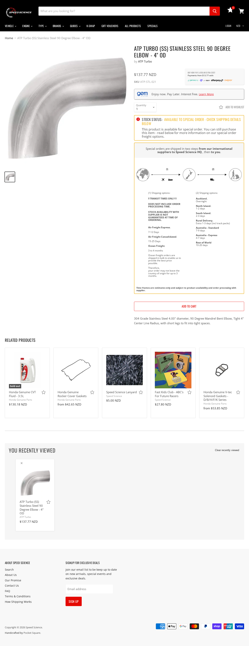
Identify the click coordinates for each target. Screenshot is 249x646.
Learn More (206, 94)
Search (9, 569)
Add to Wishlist (234, 107)
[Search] (215, 11)
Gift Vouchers (110, 26)
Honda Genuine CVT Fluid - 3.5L (22, 394)
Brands (57, 26)
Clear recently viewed (227, 450)
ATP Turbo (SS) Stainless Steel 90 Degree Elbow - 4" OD (32, 507)
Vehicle (9, 26)
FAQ (7, 591)
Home (9, 38)
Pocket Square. (32, 633)
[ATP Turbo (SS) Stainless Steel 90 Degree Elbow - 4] (66, 106)
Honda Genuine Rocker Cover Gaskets (72, 394)
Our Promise (13, 580)
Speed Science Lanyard (121, 392)
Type (41, 26)
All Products (133, 26)
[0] (230, 11)
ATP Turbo (145, 61)
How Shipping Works (18, 602)
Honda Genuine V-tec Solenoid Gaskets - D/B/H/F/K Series (217, 396)
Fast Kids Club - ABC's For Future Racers (169, 394)
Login (228, 26)
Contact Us (12, 585)
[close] (22, 463)
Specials (152, 26)
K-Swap (91, 26)
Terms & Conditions (18, 596)
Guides (74, 26)
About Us (11, 575)
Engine (26, 26)
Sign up (74, 601)
